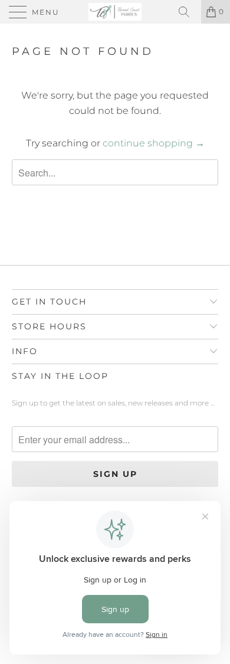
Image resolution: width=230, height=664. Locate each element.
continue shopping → (154, 143)
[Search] (188, 11)
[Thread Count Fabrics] (115, 12)
